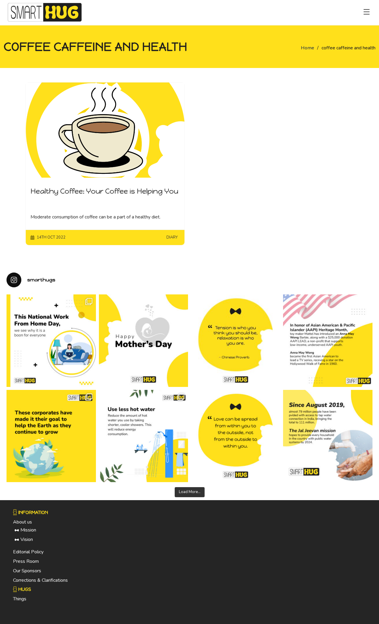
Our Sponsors (27, 571)
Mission (28, 530)
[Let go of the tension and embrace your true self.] (235, 340)
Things (19, 599)
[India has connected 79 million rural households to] (327, 436)
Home (307, 48)
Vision (26, 539)
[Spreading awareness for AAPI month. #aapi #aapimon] (327, 340)
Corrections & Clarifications (40, 580)
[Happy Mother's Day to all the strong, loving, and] (143, 340)
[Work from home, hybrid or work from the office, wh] (51, 340)
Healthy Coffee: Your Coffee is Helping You (104, 191)
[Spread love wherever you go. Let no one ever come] (235, 436)
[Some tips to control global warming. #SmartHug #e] (143, 436)
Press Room (26, 561)
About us (22, 522)
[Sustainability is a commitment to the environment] (51, 436)
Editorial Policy (28, 552)
